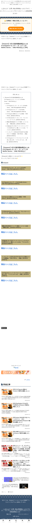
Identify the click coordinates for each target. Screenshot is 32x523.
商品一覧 (9, 514)
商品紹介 (4, 328)
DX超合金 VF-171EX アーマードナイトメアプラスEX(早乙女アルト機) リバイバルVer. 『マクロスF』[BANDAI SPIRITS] (17, 127)
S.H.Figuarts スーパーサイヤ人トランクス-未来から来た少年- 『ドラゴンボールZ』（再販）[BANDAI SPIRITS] (17, 139)
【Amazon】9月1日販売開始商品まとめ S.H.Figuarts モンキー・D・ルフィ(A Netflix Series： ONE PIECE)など (14, 99)
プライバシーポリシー (23, 514)
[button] (29, 278)
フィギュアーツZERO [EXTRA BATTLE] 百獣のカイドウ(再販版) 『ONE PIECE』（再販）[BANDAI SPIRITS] (17, 133)
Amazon (7, 103)
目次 (14, 94)
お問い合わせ (16, 516)
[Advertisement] (16, 69)
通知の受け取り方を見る (16, 28)
